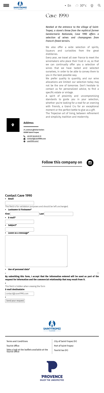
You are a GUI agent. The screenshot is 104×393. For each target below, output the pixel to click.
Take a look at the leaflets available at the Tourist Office (27, 351)
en (69, 5)
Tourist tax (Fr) (61, 350)
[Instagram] (90, 162)
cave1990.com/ (33, 141)
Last (42, 213)
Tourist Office (12, 346)
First (7, 213)
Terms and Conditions (17, 341)
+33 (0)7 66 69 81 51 (34, 136)
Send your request (15, 300)
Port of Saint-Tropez (63, 346)
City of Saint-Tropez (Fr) (65, 341)
